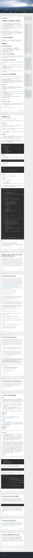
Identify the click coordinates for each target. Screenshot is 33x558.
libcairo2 (28, 67)
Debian (3, 269)
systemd (6, 269)
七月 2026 (26, 74)
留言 (20, 110)
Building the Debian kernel (7, 456)
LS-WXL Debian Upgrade (9, 337)
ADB (2, 544)
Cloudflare (3, 110)
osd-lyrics (7, 528)
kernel (11, 374)
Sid (5, 528)
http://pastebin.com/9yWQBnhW (6, 466)
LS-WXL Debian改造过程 (9, 395)
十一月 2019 (26, 77)
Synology (11, 110)
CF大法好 (4, 18)
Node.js (11, 248)
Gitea (8, 110)
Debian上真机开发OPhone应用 (10, 535)
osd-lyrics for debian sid (9, 520)
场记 (8, 15)
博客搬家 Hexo (6, 116)
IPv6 (25, 35)
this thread (5, 345)
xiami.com (10, 498)
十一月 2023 (26, 75)
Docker (6, 110)
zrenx (16, 6)
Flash (5, 514)
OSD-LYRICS (4, 522)
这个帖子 (7, 436)
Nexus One (26, 64)
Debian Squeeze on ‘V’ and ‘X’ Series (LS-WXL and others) (12, 430)
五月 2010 (26, 82)
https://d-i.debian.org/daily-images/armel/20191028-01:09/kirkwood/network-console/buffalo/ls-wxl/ (11, 287)
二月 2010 (26, 83)
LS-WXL (8, 374)
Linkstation (26, 38)
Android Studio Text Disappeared (12, 381)
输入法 (26, 52)
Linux (8, 252)
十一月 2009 (26, 85)
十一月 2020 (26, 76)
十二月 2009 (26, 84)
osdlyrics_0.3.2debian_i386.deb (11, 524)
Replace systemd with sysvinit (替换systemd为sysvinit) (12, 255)
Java (25, 36)
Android (9, 378)
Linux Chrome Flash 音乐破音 (10, 496)
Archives (5, 1)
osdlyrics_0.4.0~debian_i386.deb (10, 525)
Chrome (3, 514)
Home (2, 1)
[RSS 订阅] (30, 1)
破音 (7, 514)
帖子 (8, 439)
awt (25, 46)
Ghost (6, 128)
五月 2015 (26, 78)
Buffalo (3, 374)
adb (25, 45)
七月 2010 (26, 81)
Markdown (5, 248)
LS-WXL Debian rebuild (9, 276)
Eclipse (26, 31)
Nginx (8, 248)
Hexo (5, 131)
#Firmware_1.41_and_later (6, 418)
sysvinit (8, 269)
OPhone (8, 544)
